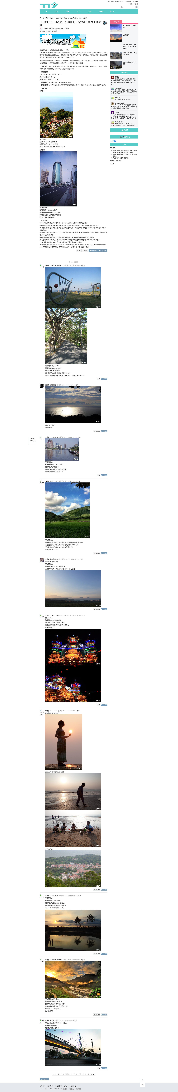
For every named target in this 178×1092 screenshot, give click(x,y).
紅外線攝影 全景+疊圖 (129, 26)
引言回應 (103, 250)
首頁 (45, 11)
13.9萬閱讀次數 (32, 439)
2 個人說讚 (97, 553)
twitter (49, 31)
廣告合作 (66, 1086)
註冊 (136, 4)
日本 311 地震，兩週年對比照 (130, 54)
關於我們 (42, 1086)
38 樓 (47, 896)
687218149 (53, 481)
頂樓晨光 (126, 35)
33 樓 (47, 437)
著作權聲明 (50, 1086)
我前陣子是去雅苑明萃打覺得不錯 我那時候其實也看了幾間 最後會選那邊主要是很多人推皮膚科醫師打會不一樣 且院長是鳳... (123, 81)
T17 (49, 5)
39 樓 (47, 960)
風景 (51, 18)
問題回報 (73, 1086)
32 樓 (47, 385)
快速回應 (94, 250)
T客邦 (108, 1)
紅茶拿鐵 (53, 385)
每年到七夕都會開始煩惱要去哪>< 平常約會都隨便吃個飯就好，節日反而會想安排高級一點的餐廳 (124, 92)
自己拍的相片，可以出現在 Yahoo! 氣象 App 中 (130, 46)
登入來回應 (44, 1079)
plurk (54, 31)
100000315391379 (56, 960)
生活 (78, 11)
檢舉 (67, 28)
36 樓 (47, 615)
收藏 (85, 250)
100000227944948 (56, 265)
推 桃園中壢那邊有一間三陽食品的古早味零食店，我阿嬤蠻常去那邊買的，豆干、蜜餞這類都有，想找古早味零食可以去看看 (124, 116)
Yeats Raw (53, 711)
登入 (131, 4)
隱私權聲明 (58, 1086)
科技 (90, 11)
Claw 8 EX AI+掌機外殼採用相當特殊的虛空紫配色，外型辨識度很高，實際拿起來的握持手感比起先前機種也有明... (124, 107)
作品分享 (45, 18)
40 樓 (47, 1021)
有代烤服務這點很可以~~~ (122, 99)
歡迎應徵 (118, 161)
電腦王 (112, 1)
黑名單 (112, 163)
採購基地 (117, 1)
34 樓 (47, 481)
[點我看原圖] (63, 41)
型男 (67, 11)
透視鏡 (136, 1)
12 (85, 1074)
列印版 (43, 31)
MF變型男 (128, 1)
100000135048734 (56, 615)
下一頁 (92, 1074)
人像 (111, 141)
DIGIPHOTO (123, 1)
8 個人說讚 (97, 1014)
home (142, 1085)
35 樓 (47, 559)
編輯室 (112, 11)
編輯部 (46, 28)
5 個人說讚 (97, 431)
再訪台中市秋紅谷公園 (130, 63)
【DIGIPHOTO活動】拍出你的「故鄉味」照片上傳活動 (71, 18)
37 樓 (47, 711)
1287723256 (54, 437)
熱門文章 (116, 22)
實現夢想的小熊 (55, 559)
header (142, 1080)
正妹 (56, 11)
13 (88, 1074)
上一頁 (54, 1074)
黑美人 (52, 1021)
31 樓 (47, 265)
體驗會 (101, 11)
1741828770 (54, 896)
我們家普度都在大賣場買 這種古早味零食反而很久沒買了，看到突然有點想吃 (123, 124)
